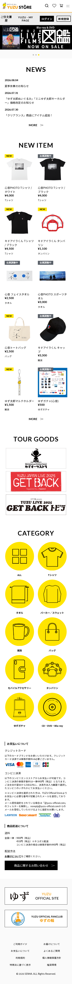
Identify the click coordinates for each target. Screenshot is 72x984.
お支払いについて (20, 950)
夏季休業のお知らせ (17, 86)
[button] (33, 55)
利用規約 (20, 957)
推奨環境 (51, 964)
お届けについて (13, 856)
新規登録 (63, 19)
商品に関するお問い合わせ (31, 865)
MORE (33, 125)
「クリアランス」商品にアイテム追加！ (29, 115)
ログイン (47, 19)
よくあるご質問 (52, 950)
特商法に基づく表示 (20, 964)
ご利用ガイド (20, 944)
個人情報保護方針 (51, 957)
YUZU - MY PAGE (25, 19)
